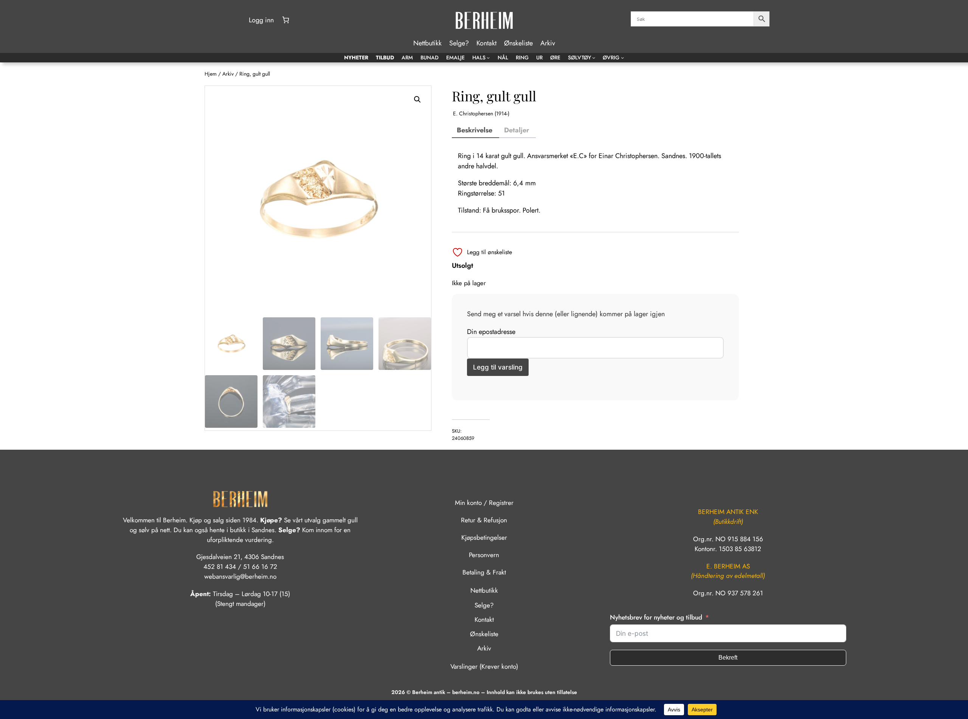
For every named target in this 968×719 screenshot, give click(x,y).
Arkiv (228, 74)
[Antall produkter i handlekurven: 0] (285, 19)
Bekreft (727, 657)
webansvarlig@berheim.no (240, 576)
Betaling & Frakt (484, 572)
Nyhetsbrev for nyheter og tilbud (656, 617)
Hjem (211, 74)
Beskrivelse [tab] (474, 130)
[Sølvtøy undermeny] (593, 57)
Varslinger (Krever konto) (484, 666)
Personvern (484, 554)
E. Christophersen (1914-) (481, 113)
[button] (417, 99)
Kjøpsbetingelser (484, 537)
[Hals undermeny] (488, 57)
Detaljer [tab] (516, 130)
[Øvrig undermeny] (622, 57)
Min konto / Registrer (484, 502)
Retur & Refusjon (484, 520)
